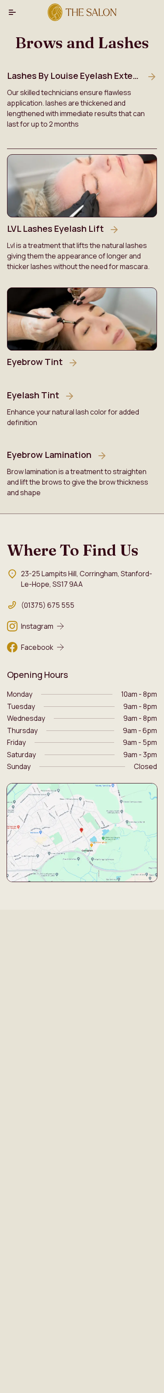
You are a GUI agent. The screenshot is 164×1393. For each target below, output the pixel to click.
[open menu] (12, 12)
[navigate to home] (82, 12)
